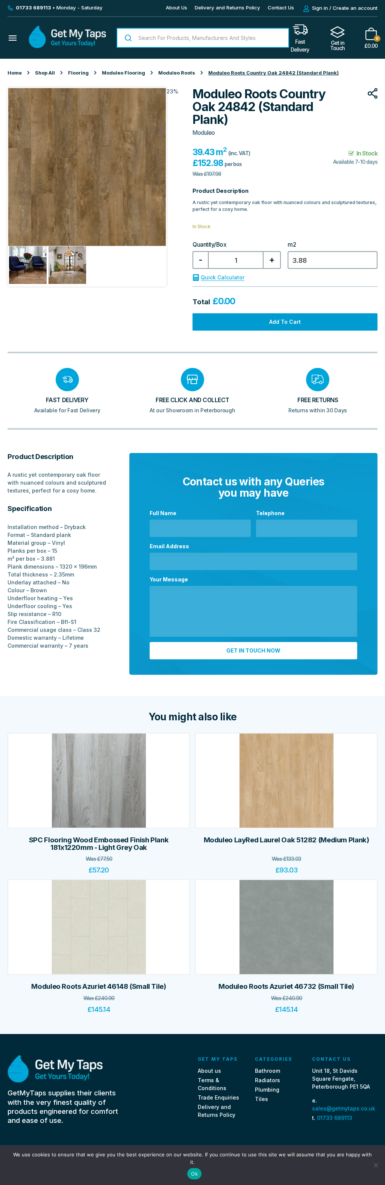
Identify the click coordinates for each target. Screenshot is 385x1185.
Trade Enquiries (218, 1097)
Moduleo (203, 132)
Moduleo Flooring (123, 73)
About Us (176, 8)
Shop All (45, 73)
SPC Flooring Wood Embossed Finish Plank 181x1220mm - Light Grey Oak (98, 844)
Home (15, 73)
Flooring (78, 73)
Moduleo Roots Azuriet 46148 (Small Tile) (98, 986)
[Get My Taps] (67, 46)
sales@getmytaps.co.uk (343, 1108)
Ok (194, 1174)
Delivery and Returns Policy (227, 8)
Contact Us (281, 8)
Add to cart (285, 322)
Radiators (267, 1080)
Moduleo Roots (176, 73)
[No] (375, 1165)
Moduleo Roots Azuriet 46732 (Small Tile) (286, 986)
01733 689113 (334, 1118)
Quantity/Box (209, 245)
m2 (292, 245)
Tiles (261, 1099)
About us (209, 1071)
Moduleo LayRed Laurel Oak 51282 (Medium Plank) (286, 840)
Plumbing (267, 1089)
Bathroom (267, 1071)
